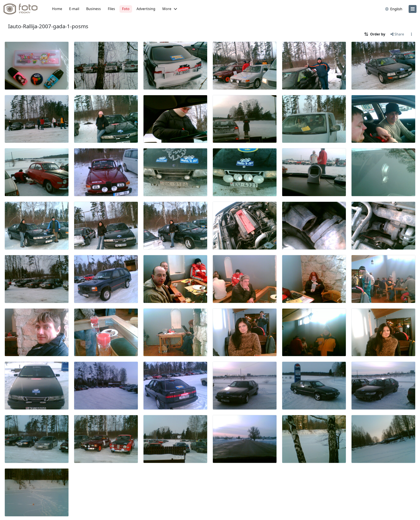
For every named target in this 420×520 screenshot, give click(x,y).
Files (111, 8)
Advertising (145, 8)
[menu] (412, 9)
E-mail (74, 8)
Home (57, 8)
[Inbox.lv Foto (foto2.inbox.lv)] (23, 9)
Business (93, 8)
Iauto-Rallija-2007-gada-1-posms (48, 26)
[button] (170, 9)
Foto (126, 8)
